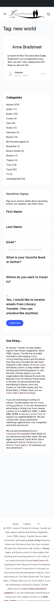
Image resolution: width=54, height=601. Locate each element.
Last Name (14, 227)
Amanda (19, 72)
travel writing (34, 540)
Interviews (11, 132)
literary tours (39, 365)
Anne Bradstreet (27, 46)
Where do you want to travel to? (27, 279)
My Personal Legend (16, 141)
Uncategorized (13, 179)
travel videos (12, 393)
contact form (36, 414)
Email (11, 242)
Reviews (10, 155)
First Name (14, 211)
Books (9, 114)
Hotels (9, 128)
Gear (8, 123)
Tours (9, 165)
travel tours (38, 560)
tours (33, 373)
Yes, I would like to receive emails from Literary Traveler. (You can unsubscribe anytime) (25, 306)
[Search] (48, 14)
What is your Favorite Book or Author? (25, 260)
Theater (10, 160)
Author (9, 109)
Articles (9, 104)
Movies (9, 137)
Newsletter (11, 146)
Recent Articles (13, 151)
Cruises (9, 118)
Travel (9, 169)
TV (7, 174)
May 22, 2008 (21, 75)
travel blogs (29, 393)
